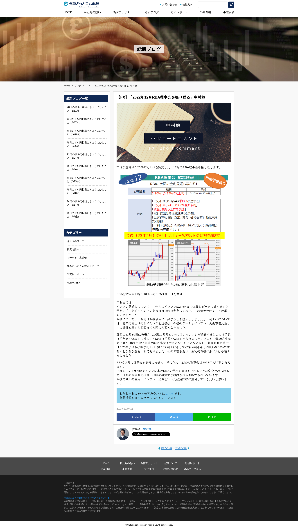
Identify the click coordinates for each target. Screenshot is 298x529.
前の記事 (166, 448)
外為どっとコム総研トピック (83, 266)
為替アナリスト (123, 12)
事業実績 (228, 12)
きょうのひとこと (77, 241)
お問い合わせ (169, 4)
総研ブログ (152, 12)
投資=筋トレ (74, 249)
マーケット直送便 (77, 257)
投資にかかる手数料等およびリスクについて (85, 498)
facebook (136, 417)
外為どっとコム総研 (81, 4)
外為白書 (205, 12)
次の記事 (181, 448)
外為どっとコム (192, 469)
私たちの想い (92, 12)
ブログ (77, 85)
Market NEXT (74, 282)
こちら (169, 393)
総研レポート (179, 12)
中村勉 (147, 429)
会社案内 (187, 4)
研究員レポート (75, 274)
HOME (68, 12)
